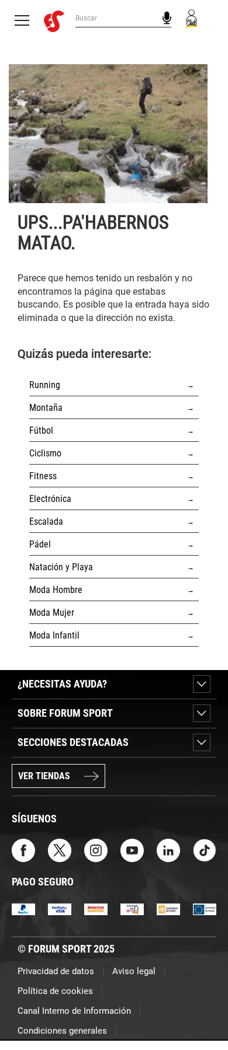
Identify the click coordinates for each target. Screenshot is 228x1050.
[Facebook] (23, 849)
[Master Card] (96, 908)
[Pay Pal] (23, 908)
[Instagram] (96, 849)
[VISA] (59, 908)
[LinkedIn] (168, 849)
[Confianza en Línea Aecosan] (168, 908)
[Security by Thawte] (132, 908)
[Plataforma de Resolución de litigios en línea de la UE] (204, 908)
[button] (202, 1008)
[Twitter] (59, 849)
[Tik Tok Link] (204, 849)
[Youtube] (132, 849)
